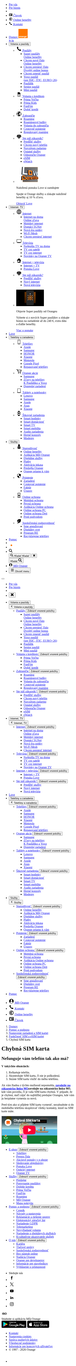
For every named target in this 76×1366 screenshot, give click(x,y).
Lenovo (28, 395)
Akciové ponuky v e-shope (32, 1159)
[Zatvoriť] (34, 556)
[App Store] (38, 1326)
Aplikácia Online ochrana (38, 506)
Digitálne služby (33, 458)
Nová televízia (32, 285)
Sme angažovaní (33, 526)
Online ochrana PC (35, 510)
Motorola (29, 360)
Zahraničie (28, 115)
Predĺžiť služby (32, 141)
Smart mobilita (32, 428)
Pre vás (13, 4)
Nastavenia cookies (20, 1336)
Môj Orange (20, 565)
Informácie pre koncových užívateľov (31, 1346)
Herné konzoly (32, 434)
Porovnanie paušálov (28, 1183)
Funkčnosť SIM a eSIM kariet (26, 1036)
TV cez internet (33, 252)
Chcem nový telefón (35, 144)
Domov (13, 1026)
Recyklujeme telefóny (36, 536)
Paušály (27, 50)
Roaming (29, 118)
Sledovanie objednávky (30, 1163)
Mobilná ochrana (33, 500)
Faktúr (27, 487)
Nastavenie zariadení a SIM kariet (28, 1033)
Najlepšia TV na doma (37, 246)
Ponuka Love (31, 268)
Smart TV (29, 425)
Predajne (21, 1180)
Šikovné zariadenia (33, 415)
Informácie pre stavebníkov (32, 1263)
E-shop (13, 1149)
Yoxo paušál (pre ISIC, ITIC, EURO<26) (40, 78)
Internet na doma (33, 218)
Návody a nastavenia (28, 1213)
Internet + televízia (33, 262)
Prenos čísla (23, 1156)
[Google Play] (14, 1326)
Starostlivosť (29, 448)
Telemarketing (24, 1226)
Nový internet (32, 281)
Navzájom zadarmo (35, 148)
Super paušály (33, 55)
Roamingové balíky (35, 122)
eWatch (28, 161)
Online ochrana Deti (35, 513)
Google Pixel (31, 363)
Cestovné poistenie (35, 128)
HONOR (29, 353)
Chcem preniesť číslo (36, 68)
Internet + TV (32, 265)
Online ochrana (31, 497)
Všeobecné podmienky (22, 1343)
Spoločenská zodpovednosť (38, 523)
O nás (12, 1240)
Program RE (31, 532)
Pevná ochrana (32, 503)
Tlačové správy (25, 1247)
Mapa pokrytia (24, 1203)
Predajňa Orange (33, 468)
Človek (17, 15)
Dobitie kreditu (25, 1186)
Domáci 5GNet (33, 226)
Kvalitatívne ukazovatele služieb (35, 1236)
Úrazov (28, 490)
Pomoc (13, 539)
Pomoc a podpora (19, 1029)
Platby (27, 461)
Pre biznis (14, 7)
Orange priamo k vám (36, 471)
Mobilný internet (33, 223)
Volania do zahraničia (36, 125)
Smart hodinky (32, 418)
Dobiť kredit (31, 109)
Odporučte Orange (34, 154)
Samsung (29, 350)
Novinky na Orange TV (38, 256)
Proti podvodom (33, 516)
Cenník (20, 1210)
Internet (26, 213)
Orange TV (23, 1172)
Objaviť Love (24, 203)
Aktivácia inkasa (33, 464)
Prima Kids (30, 102)
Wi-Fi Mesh (30, 233)
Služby (14, 442)
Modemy (29, 438)
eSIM (27, 158)
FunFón (28, 106)
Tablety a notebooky (34, 392)
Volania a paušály (19, 44)
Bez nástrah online (27, 1253)
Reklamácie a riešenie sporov (33, 1216)
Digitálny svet (32, 529)
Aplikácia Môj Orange (37, 454)
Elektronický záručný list (30, 1220)
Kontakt (18, 24)
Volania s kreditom (33, 96)
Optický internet (25, 1169)
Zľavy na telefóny (35, 381)
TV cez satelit (32, 249)
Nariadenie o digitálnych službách (36, 1233)
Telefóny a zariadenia (21, 337)
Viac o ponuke (24, 330)
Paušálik (28, 83)
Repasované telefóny (36, 366)
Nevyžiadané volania (28, 1230)
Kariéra (20, 1243)
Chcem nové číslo (34, 62)
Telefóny (27, 343)
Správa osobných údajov (23, 1339)
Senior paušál (31, 86)
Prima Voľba (31, 99)
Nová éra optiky (33, 230)
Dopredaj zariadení (35, 386)
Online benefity (22, 19)
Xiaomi (28, 356)
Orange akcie (30, 373)
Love (12, 333)
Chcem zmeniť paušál (36, 73)
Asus (27, 405)
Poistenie (27, 477)
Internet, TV (16, 207)
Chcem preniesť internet (38, 236)
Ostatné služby (32, 151)
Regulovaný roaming (36, 132)
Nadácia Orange (25, 1257)
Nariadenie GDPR (27, 1223)
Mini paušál (30, 90)
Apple (27, 347)
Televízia (27, 242)
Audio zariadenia (34, 431)
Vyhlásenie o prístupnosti (30, 1266)
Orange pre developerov (30, 1260)
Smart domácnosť (34, 421)
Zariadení (29, 480)
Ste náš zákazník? (32, 138)
